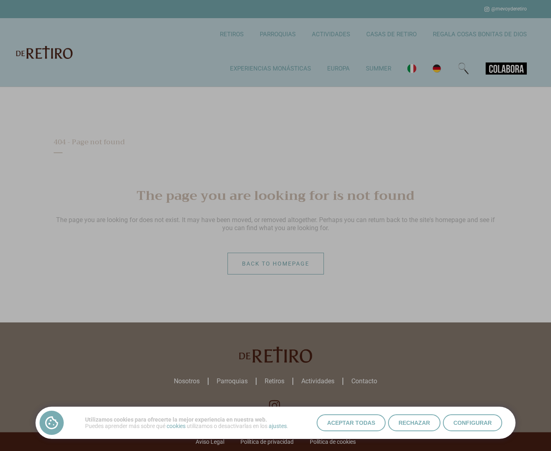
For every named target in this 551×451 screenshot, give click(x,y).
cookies (176, 426)
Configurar (472, 423)
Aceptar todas (351, 423)
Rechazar (414, 423)
